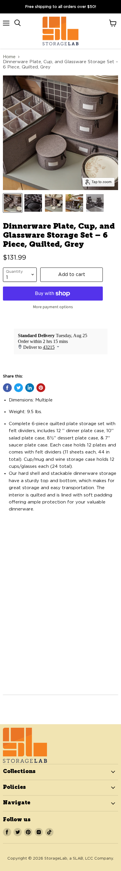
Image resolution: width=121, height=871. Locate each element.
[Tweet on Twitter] (18, 387)
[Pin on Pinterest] (40, 387)
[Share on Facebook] (7, 387)
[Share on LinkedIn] (29, 387)
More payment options (53, 307)
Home (9, 57)
